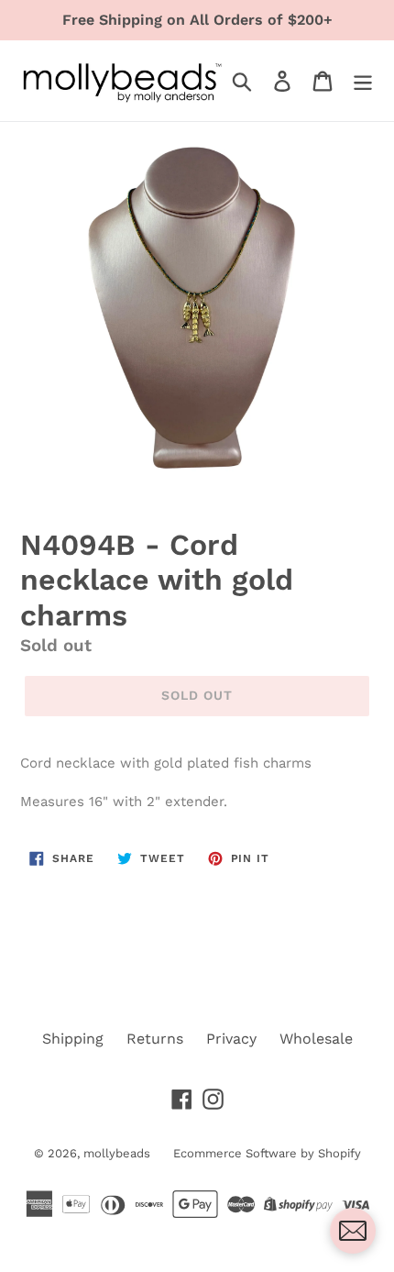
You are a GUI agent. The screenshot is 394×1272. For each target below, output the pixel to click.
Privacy (231, 1038)
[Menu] (363, 81)
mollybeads (116, 1153)
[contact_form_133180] (353, 1231)
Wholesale (316, 1038)
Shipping (73, 1038)
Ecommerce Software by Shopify (267, 1153)
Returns (154, 1038)
